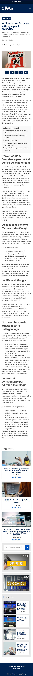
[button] (7, 72)
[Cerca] (27, 547)
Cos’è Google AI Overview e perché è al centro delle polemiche (16, 132)
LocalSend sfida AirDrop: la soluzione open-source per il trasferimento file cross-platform (16, 470)
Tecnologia (7, 18)
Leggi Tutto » (16, 477)
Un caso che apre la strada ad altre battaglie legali (16, 144)
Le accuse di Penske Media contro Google (15, 137)
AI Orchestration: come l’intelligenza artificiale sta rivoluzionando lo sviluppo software (16, 500)
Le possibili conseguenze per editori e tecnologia (17, 149)
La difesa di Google (11, 140)
